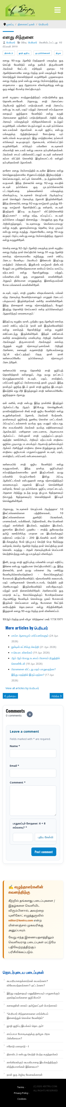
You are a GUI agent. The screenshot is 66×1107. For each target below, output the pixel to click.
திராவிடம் (9, 53)
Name (15, 746)
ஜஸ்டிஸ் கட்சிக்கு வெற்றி (25, 647)
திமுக (58, 53)
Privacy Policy (21, 1093)
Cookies (21, 1098)
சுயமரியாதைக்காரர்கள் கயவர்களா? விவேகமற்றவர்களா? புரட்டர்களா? (27, 983)
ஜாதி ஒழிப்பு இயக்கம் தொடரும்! (25, 1026)
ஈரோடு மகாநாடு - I (18, 1046)
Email (14, 765)
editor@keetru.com (20, 920)
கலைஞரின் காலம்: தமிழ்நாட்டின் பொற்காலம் (32, 1005)
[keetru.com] (20, 9)
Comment (17, 782)
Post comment (44, 852)
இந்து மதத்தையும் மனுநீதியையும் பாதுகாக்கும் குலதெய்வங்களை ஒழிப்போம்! (33, 995)
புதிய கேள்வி (45, 837)
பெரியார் (10, 42)
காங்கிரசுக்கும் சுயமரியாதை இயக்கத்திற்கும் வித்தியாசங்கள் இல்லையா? (32, 1064)
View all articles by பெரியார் (22, 688)
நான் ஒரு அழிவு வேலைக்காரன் (25, 1074)
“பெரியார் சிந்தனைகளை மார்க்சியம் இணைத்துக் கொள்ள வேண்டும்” (27, 1016)
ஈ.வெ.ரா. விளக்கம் (21, 652)
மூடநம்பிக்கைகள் (42, 53)
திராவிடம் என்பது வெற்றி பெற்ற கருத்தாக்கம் (32, 1054)
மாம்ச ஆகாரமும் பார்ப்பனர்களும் (30, 635)
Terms (20, 1087)
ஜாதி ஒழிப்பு (24, 53)
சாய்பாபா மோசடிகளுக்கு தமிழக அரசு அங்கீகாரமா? (28, 1036)
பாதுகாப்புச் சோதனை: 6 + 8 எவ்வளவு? (29, 825)
